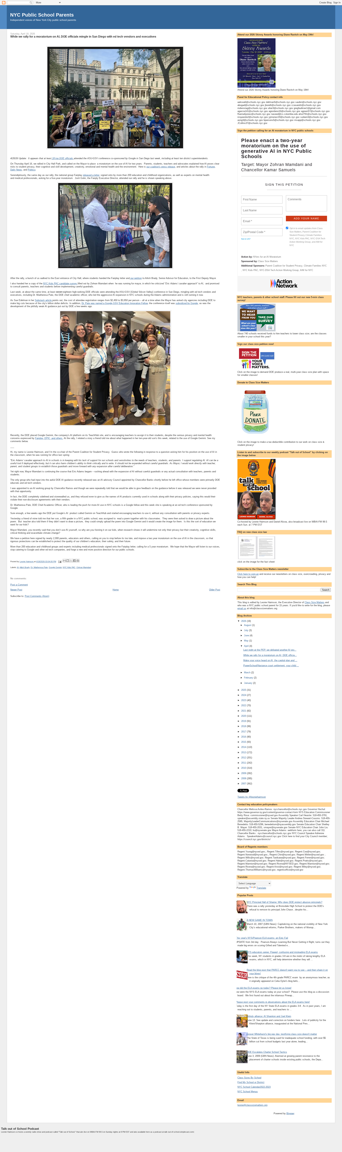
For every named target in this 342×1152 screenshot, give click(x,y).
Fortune (211, 166)
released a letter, (91, 175)
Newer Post (16, 589)
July (246, 630)
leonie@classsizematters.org (252, 1105)
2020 (244, 716)
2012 (244, 757)
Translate (261, 888)
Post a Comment (19, 584)
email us (241, 608)
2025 (244, 690)
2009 (244, 773)
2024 (244, 695)
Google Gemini (55, 567)
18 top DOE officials (62, 158)
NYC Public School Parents (42, 15)
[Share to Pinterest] (78, 560)
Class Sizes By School (249, 1077)
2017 (244, 731)
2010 (244, 768)
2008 (244, 778)
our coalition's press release (160, 166)
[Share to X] (71, 560)
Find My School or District (250, 1082)
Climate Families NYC (315, 265)
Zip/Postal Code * (253, 230)
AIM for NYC (306, 270)
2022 (244, 705)
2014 (244, 747)
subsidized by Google (187, 303)
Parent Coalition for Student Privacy (283, 265)
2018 (244, 726)
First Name (249, 197)
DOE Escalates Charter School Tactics (267, 1052)
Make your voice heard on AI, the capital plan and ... (270, 660)
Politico (31, 169)
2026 (244, 621)
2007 (244, 783)
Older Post (214, 589)
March (247, 672)
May (246, 640)
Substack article (43, 300)
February (249, 677)
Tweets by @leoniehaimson (251, 797)
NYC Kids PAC (69, 567)
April (246, 646)
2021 (244, 710)
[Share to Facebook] (74, 560)
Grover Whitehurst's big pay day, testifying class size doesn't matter (282, 1034)
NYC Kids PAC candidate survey (60, 283)
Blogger (290, 1113)
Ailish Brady (25, 567)
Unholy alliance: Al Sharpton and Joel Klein (269, 1016)
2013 (244, 752)
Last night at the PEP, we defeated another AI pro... (269, 650)
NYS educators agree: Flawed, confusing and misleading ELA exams (282, 952)
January (248, 683)
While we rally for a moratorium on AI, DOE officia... (270, 655)
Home (116, 589)
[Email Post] (60, 562)
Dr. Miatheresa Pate (39, 567)
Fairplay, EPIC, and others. (49, 438)
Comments (294, 197)
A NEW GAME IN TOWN (260, 920)
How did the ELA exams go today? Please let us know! (263, 988)
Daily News (16, 169)
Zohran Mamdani (83, 567)
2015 (244, 742)
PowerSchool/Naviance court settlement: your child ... (271, 665)
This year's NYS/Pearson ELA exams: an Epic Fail (262, 938)
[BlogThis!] (67, 560)
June (247, 635)
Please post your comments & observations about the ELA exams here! (273, 1002)
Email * (247, 219)
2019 (244, 721)
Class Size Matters (268, 261)
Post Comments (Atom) (37, 596)
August (248, 625)
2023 (244, 700)
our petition (136, 278)
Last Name (249, 208)
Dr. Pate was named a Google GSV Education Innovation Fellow (115, 303)
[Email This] (64, 560)
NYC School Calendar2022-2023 (254, 1087)
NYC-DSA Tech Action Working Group (279, 270)
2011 (244, 762)
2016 (244, 736)
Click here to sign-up (248, 574)
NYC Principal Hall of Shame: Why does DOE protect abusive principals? (284, 902)
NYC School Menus (247, 1091)
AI (18, 567)
